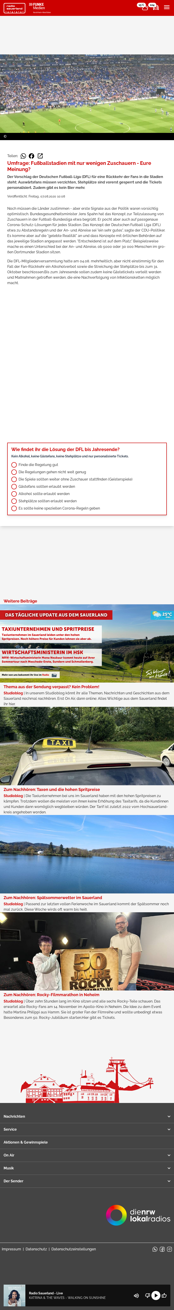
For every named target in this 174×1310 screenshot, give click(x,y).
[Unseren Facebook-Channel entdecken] (162, 1249)
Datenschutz (36, 1249)
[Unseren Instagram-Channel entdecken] (169, 1249)
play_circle (155, 1295)
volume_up (136, 1296)
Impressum (11, 1249)
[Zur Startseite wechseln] (14, 8)
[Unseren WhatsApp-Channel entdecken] (155, 1249)
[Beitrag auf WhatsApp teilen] (23, 156)
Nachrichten (14, 1116)
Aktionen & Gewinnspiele (26, 1142)
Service (10, 1129)
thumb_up (164, 1295)
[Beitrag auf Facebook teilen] (31, 156)
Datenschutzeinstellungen (73, 1249)
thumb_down (147, 1295)
